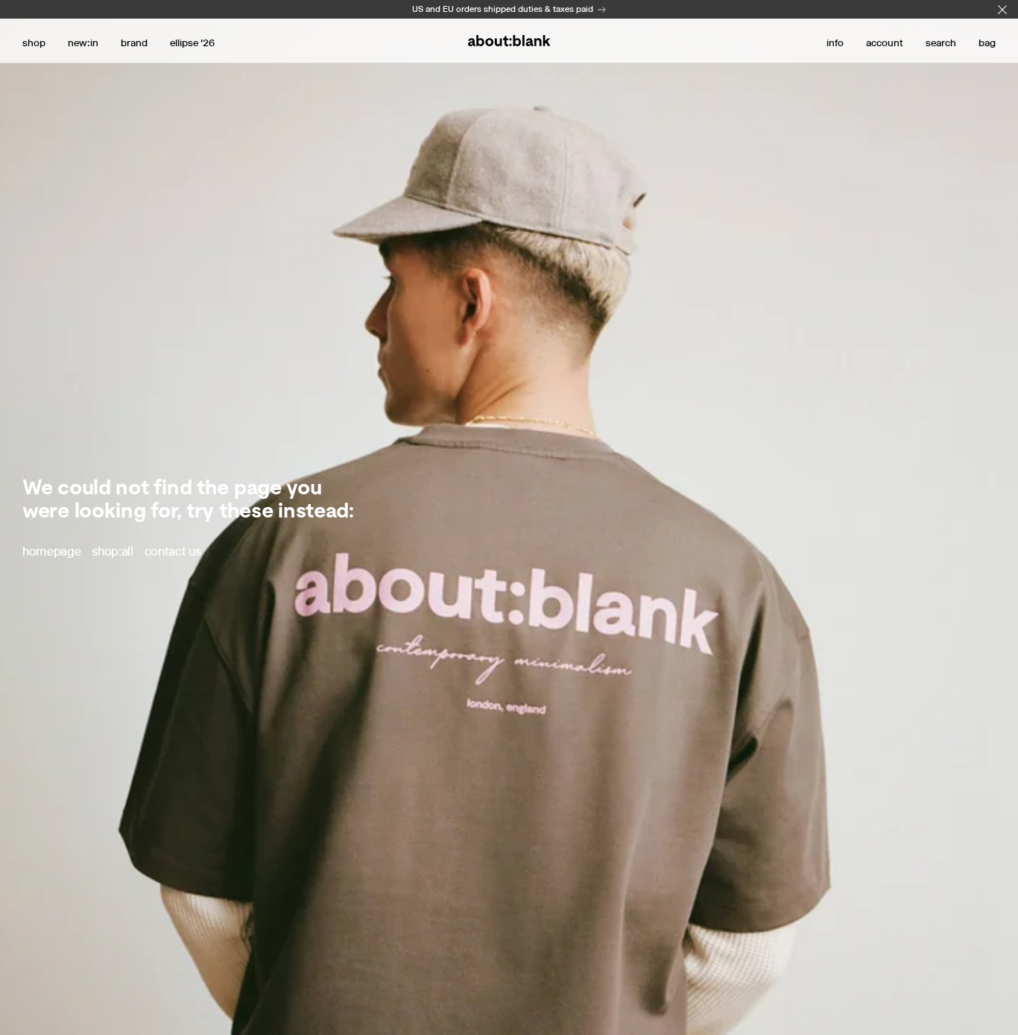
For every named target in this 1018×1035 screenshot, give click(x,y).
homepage (51, 551)
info (835, 42)
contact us (173, 551)
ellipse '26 (192, 42)
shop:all (112, 551)
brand (134, 42)
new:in (83, 42)
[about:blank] (509, 40)
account (884, 42)
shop (33, 42)
